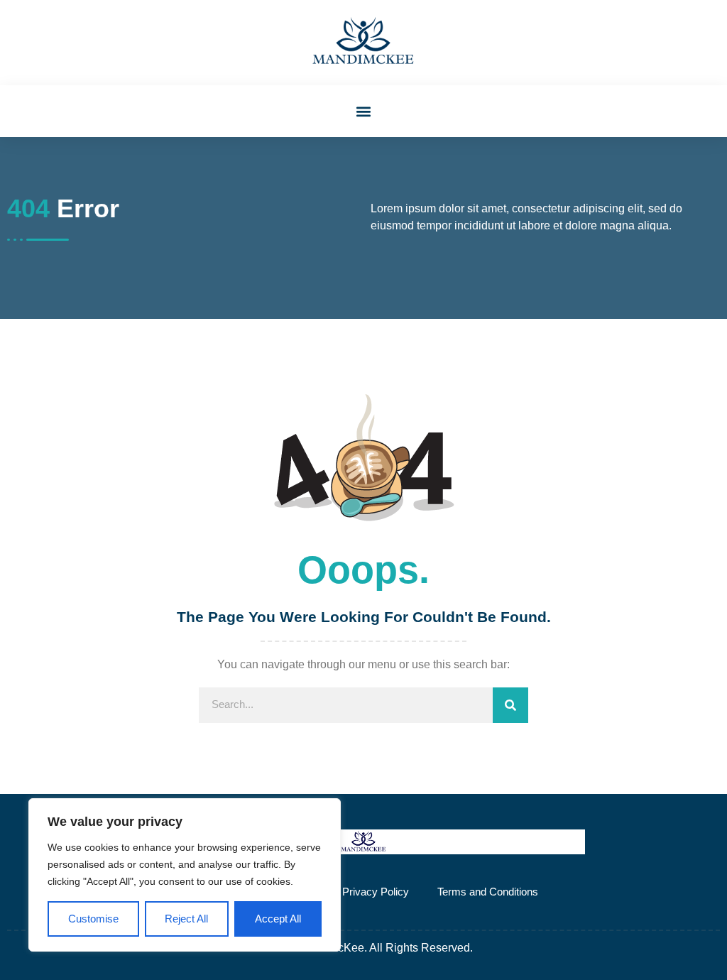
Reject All (186, 919)
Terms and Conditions (487, 892)
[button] (364, 111)
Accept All (278, 919)
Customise (93, 919)
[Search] (510, 705)
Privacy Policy (375, 892)
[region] (184, 875)
